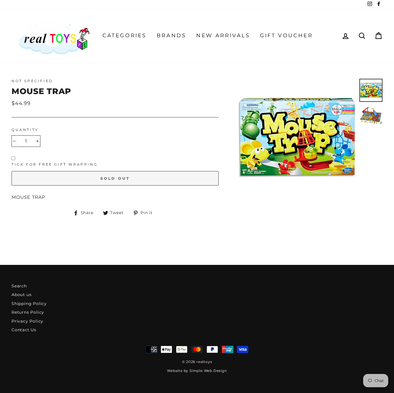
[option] (296, 137)
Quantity (25, 130)
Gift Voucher (286, 35)
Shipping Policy (29, 303)
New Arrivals (223, 35)
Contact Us (24, 330)
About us (21, 294)
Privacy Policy (27, 321)
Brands (171, 35)
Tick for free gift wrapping (54, 164)
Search (19, 286)
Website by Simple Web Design (197, 370)
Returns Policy (28, 312)
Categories (124, 35)
